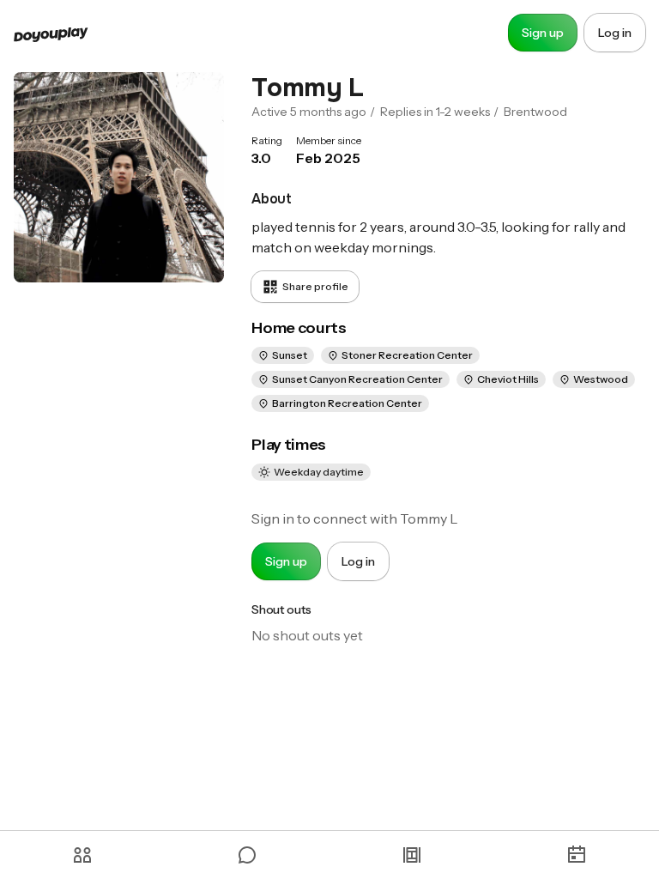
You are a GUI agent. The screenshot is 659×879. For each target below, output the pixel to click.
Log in (615, 32)
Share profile (315, 286)
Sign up (543, 32)
